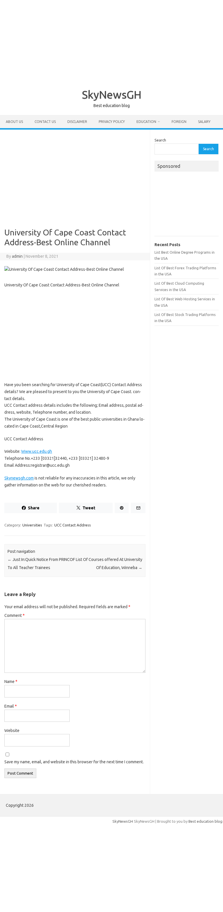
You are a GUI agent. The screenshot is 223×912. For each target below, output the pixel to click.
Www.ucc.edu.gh (36, 451)
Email (10, 706)
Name (10, 681)
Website (11, 730)
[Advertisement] (111, 40)
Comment (14, 615)
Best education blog (205, 821)
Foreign (179, 121)
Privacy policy (112, 121)
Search (160, 140)
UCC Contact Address (72, 525)
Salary (204, 121)
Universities (32, 525)
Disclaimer (77, 121)
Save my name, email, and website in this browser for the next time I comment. (74, 762)
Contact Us (45, 121)
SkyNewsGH (111, 94)
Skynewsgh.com (19, 478)
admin (17, 256)
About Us (14, 121)
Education (146, 121)
